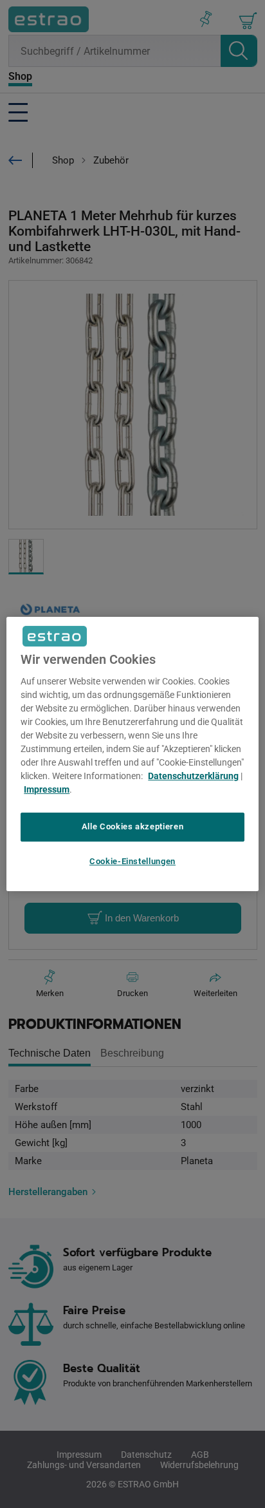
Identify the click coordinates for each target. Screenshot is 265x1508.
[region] (132, 754)
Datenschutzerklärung (193, 776)
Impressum (46, 789)
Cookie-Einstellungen (132, 861)
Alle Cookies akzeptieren (133, 826)
